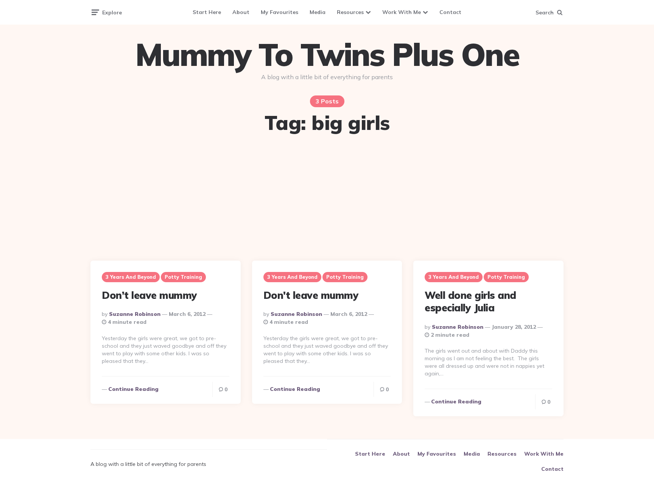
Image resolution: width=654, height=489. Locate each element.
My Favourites (279, 12)
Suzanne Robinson (134, 314)
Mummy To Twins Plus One (327, 54)
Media (317, 12)
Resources (350, 12)
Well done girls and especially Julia (470, 301)
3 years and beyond (131, 277)
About (240, 12)
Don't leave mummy (311, 295)
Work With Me (401, 12)
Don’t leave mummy (149, 295)
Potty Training (183, 277)
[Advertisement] (327, 198)
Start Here (207, 12)
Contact (450, 12)
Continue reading (133, 389)
